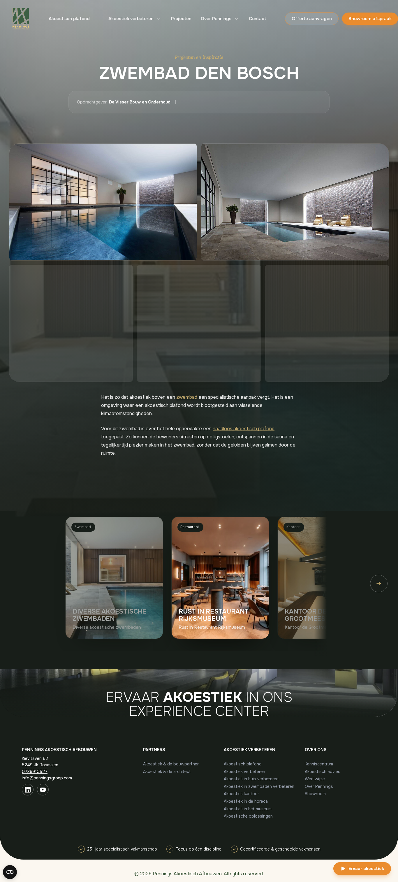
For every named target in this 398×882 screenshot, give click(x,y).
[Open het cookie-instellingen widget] (10, 872)
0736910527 (34, 771)
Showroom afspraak (370, 19)
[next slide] (379, 583)
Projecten (181, 19)
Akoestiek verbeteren (131, 19)
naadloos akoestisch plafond (243, 429)
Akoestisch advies (322, 771)
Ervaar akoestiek (366, 868)
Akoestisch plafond (69, 19)
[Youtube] (43, 789)
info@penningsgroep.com (47, 778)
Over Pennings (216, 19)
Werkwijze (315, 778)
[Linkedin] (28, 789)
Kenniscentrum (319, 764)
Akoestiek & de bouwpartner (171, 764)
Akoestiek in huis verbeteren (251, 778)
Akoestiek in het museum (248, 808)
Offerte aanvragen (312, 19)
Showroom (315, 793)
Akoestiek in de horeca (246, 801)
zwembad (186, 397)
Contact (257, 19)
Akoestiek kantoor (241, 793)
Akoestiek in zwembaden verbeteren (259, 786)
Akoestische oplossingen (248, 816)
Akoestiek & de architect (167, 771)
